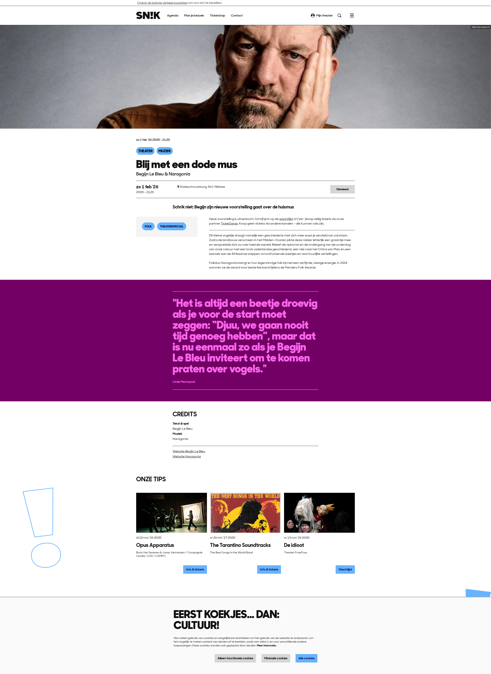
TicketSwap (229, 223)
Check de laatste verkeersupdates (162, 3)
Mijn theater (324, 15)
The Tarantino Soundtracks (240, 545)
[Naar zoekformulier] (339, 15)
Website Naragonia (187, 456)
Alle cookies (306, 658)
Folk (148, 226)
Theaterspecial (171, 226)
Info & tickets (195, 569)
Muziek (164, 150)
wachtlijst (286, 219)
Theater (145, 150)
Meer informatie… (267, 645)
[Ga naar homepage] (148, 15)
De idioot (294, 545)
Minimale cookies (275, 658)
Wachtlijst (345, 569)
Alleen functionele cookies (235, 658)
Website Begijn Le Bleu (189, 451)
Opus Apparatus (155, 545)
